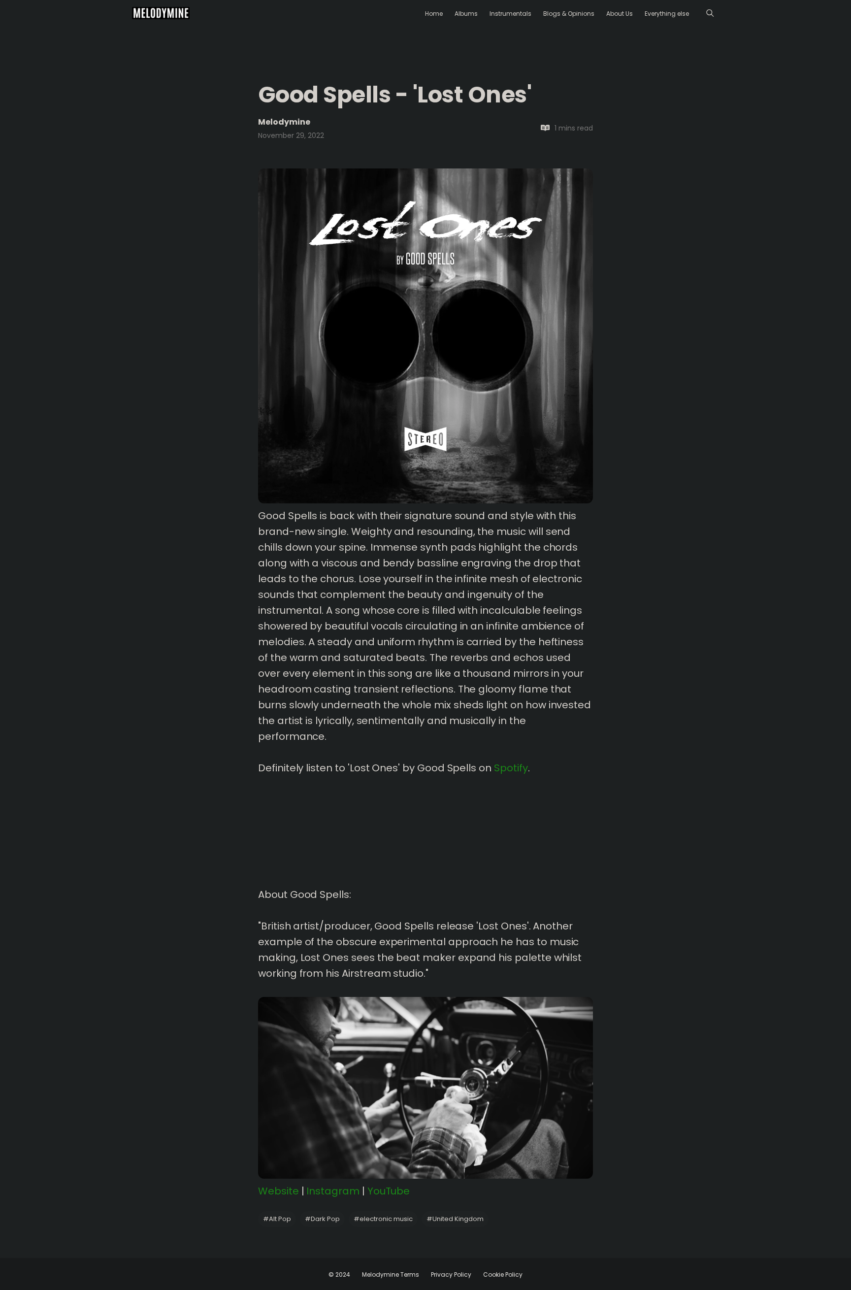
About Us (619, 13)
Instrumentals (510, 13)
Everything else (667, 13)
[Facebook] (178, 457)
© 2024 (339, 1274)
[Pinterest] (146, 475)
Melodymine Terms (390, 1274)
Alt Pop (277, 1219)
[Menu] (710, 13)
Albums (466, 13)
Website (278, 1191)
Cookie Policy (503, 1274)
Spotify (511, 768)
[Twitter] (146, 457)
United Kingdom (455, 1219)
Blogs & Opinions (568, 13)
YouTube (388, 1191)
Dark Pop (322, 1219)
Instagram (332, 1191)
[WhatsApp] (162, 475)
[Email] (178, 475)
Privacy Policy (451, 1274)
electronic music (383, 1219)
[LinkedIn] (162, 457)
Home (434, 13)
